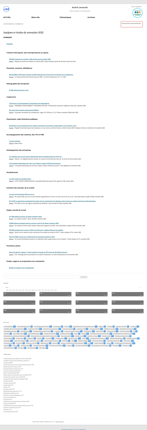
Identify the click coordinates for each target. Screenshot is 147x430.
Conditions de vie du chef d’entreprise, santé (15, 360)
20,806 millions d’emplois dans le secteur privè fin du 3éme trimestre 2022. (34, 223)
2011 (56, 290)
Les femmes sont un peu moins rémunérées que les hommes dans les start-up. (35, 157)
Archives (91, 17)
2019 (30, 290)
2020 (26, 290)
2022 (7, 287)
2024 (14, 290)
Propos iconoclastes (8, 397)
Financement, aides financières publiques (14, 379)
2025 (10, 290)
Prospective (6, 399)
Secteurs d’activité (8, 403)
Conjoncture (6, 362)
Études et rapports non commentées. (21, 268)
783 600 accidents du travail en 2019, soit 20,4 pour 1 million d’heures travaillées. (36, 230)
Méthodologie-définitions (9, 393)
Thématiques (65, 17)
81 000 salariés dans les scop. (19, 90)
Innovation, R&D (7, 389)
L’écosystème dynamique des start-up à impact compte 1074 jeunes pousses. (35, 163)
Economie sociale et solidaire (10, 370)
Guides (5, 387)
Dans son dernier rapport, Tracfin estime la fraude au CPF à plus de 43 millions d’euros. (38, 252)
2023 (17, 290)
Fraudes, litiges (7, 385)
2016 (39, 290)
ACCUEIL (7, 17)
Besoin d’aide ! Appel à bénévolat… (132, 23)
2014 (46, 290)
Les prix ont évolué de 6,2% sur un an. (21, 194)
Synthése (9, 44)
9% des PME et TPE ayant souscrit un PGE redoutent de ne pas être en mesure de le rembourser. (41, 75)
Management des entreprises (11, 391)
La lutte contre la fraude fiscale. (20, 179)
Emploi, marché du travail (9, 373)
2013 (49, 290)
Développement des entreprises (11, 368)
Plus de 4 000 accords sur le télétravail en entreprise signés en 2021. (32, 237)
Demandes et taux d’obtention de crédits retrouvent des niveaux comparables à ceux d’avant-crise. (43, 126)
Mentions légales (60, 421)
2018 (33, 290)
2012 (52, 290)
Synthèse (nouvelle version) (10, 407)
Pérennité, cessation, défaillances (12, 395)
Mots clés (35, 17)
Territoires (6, 409)
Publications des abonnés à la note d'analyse (15, 401)
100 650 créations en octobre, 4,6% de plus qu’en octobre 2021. (30, 59)
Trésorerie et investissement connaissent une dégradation (29, 103)
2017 (36, 290)
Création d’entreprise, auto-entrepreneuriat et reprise (17, 364)
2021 (23, 290)
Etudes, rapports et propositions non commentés (16, 375)
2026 (7, 290)
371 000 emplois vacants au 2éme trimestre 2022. (25, 217)
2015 (43, 290)
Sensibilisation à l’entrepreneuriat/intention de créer (17, 405)
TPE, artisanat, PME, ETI (9, 411)
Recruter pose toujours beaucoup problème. (24, 110)
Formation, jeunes (8, 383)
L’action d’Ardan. (14, 141)
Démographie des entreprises (11, 366)
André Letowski (80, 7)
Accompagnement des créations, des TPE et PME (15, 358)
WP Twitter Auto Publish (66, 429)
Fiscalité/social (7, 381)
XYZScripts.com (82, 429)
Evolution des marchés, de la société (12, 377)
